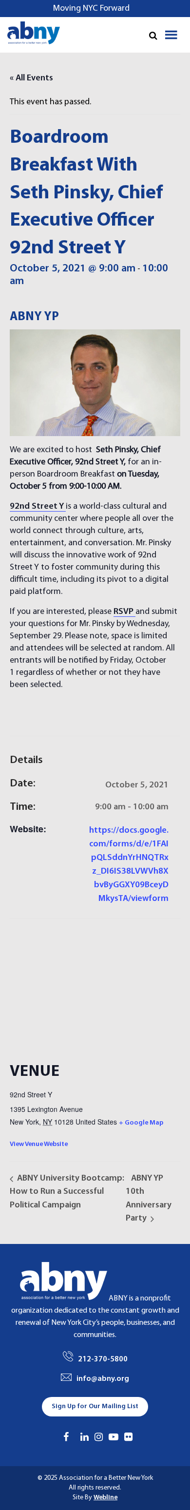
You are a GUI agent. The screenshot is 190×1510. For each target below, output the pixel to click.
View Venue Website (39, 1144)
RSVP (123, 611)
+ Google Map (141, 1123)
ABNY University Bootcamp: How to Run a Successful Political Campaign (67, 1192)
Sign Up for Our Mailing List (95, 1406)
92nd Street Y (38, 506)
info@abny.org (102, 1379)
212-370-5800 (103, 1359)
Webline (105, 1497)
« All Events (31, 78)
